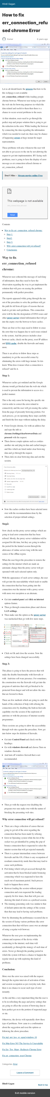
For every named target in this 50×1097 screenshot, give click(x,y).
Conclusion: (12, 249)
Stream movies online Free (30, 175)
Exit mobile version (25, 1093)
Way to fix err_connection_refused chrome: (23, 230)
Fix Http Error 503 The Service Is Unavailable (22, 1043)
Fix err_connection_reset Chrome (17, 1055)
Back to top (43, 1085)
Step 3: (10, 242)
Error (15, 1064)
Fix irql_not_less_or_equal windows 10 (19, 1037)
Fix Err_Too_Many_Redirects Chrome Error (21, 1049)
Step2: (9, 238)
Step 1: (10, 234)
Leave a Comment (25, 1072)
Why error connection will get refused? (24, 245)
